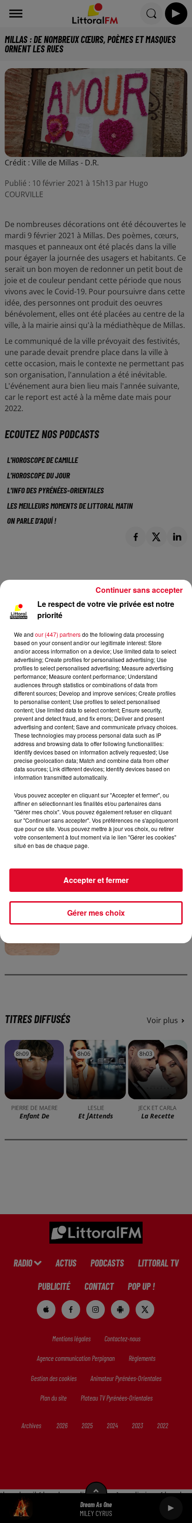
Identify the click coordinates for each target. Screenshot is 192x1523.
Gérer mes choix (96, 912)
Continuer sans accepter (139, 589)
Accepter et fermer (96, 880)
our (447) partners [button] (58, 634)
